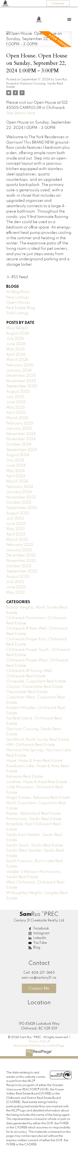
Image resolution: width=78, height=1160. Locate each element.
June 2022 (16, 587)
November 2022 (21, 561)
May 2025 (15, 407)
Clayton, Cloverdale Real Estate (34, 687)
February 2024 (19, 487)
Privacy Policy (38, 1041)
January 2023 (19, 550)
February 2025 (19, 423)
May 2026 (15, 349)
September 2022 (21, 571)
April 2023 (15, 534)
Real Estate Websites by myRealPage (39, 1045)
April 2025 (16, 413)
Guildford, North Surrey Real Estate (37, 740)
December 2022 (21, 555)
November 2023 (21, 497)
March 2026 (17, 360)
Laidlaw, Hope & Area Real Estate (36, 782)
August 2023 (17, 513)
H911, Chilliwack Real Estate (30, 745)
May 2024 (15, 471)
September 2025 (21, 386)
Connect (58, 3)
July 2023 (15, 518)
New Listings (17, 297)
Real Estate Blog (20, 308)
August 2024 (17, 455)
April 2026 (15, 355)
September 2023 (21, 508)
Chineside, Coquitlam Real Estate (36, 681)
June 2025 (16, 402)
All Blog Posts (18, 292)
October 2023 (18, 502)
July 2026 (15, 339)
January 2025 (19, 428)
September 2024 (21, 450)
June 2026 (16, 344)
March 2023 (17, 540)
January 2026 (19, 370)
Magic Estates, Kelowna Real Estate (38, 798)
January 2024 (19, 492)
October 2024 (18, 444)
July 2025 (15, 397)
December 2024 (21, 434)
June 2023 (16, 524)
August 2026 (17, 333)
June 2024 (16, 465)
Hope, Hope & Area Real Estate (34, 761)
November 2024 (21, 439)
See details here (20, 113)
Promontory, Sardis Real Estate (33, 819)
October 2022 (18, 566)
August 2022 (17, 577)
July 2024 (15, 460)
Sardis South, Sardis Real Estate (34, 845)
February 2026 (19, 365)
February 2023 (19, 545)
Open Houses (18, 302)
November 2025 (21, 381)
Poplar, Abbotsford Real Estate (33, 813)
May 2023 (15, 529)
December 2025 (21, 376)
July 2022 (15, 582)
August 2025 (18, 391)
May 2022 (15, 592)
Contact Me (39, 988)
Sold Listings (17, 313)
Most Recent (17, 328)
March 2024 (17, 481)
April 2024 (15, 476)
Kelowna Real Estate (24, 776)
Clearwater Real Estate (27, 692)
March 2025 (17, 418)
